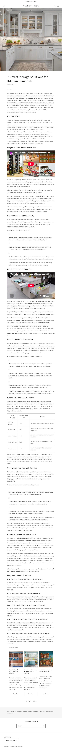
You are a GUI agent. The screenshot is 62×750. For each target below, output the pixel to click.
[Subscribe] (43, 726)
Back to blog (32, 701)
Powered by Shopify (19, 746)
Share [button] (10, 89)
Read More (16, 694)
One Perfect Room (11, 746)
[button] (3, 6)
